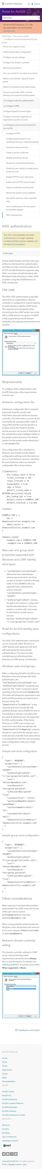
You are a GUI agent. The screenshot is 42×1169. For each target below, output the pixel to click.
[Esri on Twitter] (4, 1154)
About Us (6, 1125)
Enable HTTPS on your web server (20, 177)
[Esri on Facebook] (8, 1154)
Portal (4, 1062)
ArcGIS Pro (6, 1095)
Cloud (4, 1074)
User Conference (9, 1137)
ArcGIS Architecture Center (13, 1115)
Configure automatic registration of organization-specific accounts (17, 118)
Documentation (8, 1081)
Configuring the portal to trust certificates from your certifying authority (22, 140)
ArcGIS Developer (9, 1107)
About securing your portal (14, 47)
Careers (5, 1129)
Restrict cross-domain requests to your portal (18, 80)
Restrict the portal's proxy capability (20, 193)
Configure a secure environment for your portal (19, 40)
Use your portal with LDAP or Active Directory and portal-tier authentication (19, 93)
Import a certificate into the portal (19, 187)
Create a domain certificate (17, 153)
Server (5, 1066)
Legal (24, 1164)
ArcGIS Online (8, 1091)
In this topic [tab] (8, 253)
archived (7, 238)
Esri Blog (6, 1133)
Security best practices (12, 68)
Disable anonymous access (17, 158)
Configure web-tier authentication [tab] (19, 100)
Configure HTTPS (13, 133)
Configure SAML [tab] (12, 106)
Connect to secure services (17, 147)
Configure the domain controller (16, 63)
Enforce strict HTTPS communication (21, 182)
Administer (6, 36)
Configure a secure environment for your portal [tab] (19, 126)
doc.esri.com (9, 31)
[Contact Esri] (16, 1154)
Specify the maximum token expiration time (21, 199)
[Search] (29, 3)
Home (4, 1058)
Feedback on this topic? (29, 1030)
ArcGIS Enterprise (13, 3)
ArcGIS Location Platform (12, 1103)
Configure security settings (14, 57)
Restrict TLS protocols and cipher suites (19, 87)
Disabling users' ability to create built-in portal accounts (22, 170)
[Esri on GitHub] (12, 1154)
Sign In (37, 4)
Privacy (4, 1164)
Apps (4, 1077)
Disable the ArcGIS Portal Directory (20, 163)
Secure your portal (21, 36)
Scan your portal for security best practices (20, 73)
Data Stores (7, 1070)
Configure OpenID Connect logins (17, 111)
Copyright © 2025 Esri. (10, 1161)
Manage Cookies (15, 1164)
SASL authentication (14, 215)
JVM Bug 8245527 (10, 964)
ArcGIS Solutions (9, 1111)
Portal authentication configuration (17, 52)
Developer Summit (10, 1141)
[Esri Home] (7, 1145)
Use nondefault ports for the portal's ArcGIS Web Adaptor (21, 208)
